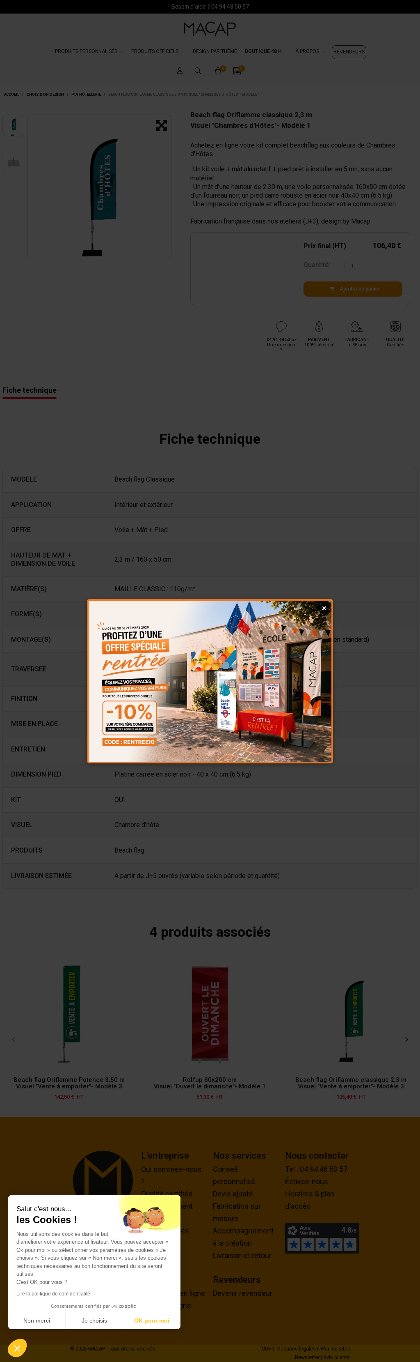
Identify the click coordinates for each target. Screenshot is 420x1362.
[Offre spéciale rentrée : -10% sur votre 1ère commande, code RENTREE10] (210, 681)
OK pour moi (151, 1320)
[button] (17, 1348)
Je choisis (94, 1320)
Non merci (36, 1320)
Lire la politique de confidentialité (53, 1294)
